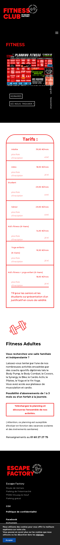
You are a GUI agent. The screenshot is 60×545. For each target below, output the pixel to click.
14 (46, 83)
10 (36, 83)
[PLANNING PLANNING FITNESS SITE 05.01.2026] (30, 86)
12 (41, 83)
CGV (8, 506)
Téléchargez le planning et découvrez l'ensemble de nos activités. (30, 409)
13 (43, 83)
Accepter (9, 540)
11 (38, 83)
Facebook (11, 519)
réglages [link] (40, 534)
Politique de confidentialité (21, 511)
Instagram (11, 523)
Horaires (16, 96)
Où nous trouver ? (22, 103)
